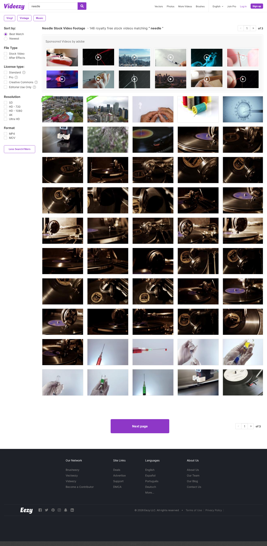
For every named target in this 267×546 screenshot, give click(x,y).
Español (150, 475)
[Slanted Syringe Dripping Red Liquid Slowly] (107, 352)
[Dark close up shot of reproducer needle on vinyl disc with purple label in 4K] (198, 200)
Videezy (71, 481)
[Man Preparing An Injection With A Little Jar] (62, 382)
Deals (116, 469)
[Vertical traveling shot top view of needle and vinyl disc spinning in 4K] (62, 200)
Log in (243, 6)
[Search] (82, 6)
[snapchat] (65, 510)
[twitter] (46, 510)
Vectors (159, 6)
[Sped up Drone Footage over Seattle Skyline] (107, 109)
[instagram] (59, 510)
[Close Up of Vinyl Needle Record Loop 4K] (153, 139)
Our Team (193, 475)
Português (152, 481)
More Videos (185, 6)
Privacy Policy (213, 510)
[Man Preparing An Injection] (198, 352)
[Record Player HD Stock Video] (198, 382)
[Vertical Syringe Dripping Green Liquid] (153, 382)
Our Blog (192, 481)
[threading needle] (153, 109)
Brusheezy (72, 469)
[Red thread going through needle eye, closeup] (98, 57)
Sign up (257, 6)
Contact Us (194, 486)
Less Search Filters (19, 149)
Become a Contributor (80, 486)
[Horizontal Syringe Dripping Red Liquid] (153, 352)
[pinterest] (53, 510)
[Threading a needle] (243, 58)
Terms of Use (194, 510)
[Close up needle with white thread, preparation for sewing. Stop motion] (134, 79)
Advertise (119, 475)
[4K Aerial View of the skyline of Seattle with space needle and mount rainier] (134, 58)
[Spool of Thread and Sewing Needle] (198, 109)
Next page (140, 426)
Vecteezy (72, 475)
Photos (170, 6)
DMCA (117, 486)
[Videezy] (14, 7)
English (149, 469)
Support (118, 481)
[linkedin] (72, 510)
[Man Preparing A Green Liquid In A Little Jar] (243, 352)
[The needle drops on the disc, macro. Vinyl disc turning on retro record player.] (62, 79)
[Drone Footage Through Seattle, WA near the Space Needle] (62, 109)
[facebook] (40, 510)
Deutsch (150, 486)
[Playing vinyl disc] (243, 382)
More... (149, 492)
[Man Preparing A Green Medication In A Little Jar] (107, 382)
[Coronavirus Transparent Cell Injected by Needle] (243, 109)
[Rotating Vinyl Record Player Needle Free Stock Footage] (62, 139)
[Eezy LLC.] (26, 510)
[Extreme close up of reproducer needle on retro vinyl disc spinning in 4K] (153, 200)
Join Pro (231, 6)
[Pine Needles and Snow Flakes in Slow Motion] (107, 139)
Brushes (200, 6)
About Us (193, 469)
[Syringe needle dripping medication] (170, 58)
